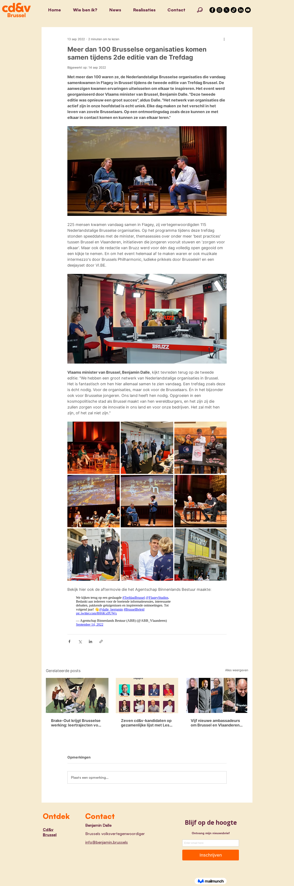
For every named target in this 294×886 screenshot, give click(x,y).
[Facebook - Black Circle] (212, 10)
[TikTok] (234, 10)
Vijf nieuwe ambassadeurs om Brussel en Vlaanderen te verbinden (215, 722)
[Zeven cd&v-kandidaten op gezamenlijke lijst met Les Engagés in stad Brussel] (147, 695)
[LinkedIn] (241, 10)
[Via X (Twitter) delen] (80, 641)
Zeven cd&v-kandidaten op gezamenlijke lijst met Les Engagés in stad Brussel (146, 722)
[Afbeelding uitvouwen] (93, 448)
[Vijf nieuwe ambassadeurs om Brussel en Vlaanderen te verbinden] (217, 695)
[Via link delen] (101, 641)
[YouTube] (248, 10)
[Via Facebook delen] (69, 641)
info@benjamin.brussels (106, 842)
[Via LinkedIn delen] (90, 641)
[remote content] (123, 611)
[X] (226, 10)
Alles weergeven (236, 670)
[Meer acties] (224, 38)
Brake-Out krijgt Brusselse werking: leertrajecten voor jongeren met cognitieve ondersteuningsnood (76, 722)
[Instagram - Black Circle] (219, 10)
